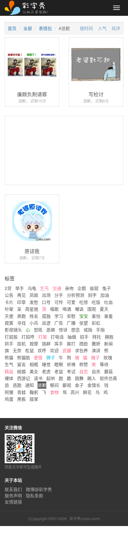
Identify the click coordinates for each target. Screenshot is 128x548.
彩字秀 (28, 7)
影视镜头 (13, 329)
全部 (27, 28)
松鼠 (29, 350)
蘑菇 (108, 371)
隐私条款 (34, 495)
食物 (54, 392)
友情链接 (13, 501)
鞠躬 (34, 392)
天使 (9, 316)
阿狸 (9, 392)
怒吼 (38, 329)
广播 (71, 323)
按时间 (86, 28)
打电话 (57, 337)
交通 (57, 288)
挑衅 (46, 343)
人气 (102, 28)
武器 (66, 350)
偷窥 (94, 288)
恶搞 (50, 329)
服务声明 (13, 495)
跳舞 (79, 378)
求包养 (81, 350)
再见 (21, 295)
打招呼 (27, 337)
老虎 (46, 371)
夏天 (104, 309)
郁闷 (54, 385)
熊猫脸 (23, 357)
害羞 (108, 316)
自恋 (83, 371)
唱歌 (54, 309)
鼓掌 (34, 399)
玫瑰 (107, 357)
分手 (58, 295)
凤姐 (34, 295)
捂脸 (83, 343)
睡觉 (46, 364)
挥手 (58, 343)
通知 (29, 385)
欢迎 (54, 350)
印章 (21, 302)
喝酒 (66, 309)
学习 (58, 316)
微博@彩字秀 (39, 489)
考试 (71, 371)
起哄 (50, 378)
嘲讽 (79, 309)
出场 (46, 295)
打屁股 (11, 337)
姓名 (34, 316)
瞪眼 (58, 364)
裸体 (9, 378)
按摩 (34, 343)
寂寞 (9, 323)
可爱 (71, 302)
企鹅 (81, 288)
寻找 (21, 323)
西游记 (23, 378)
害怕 (96, 316)
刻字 (92, 295)
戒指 (88, 329)
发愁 (34, 302)
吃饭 (96, 302)
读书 (38, 378)
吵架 (9, 309)
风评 (116, 28)
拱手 (9, 343)
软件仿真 (108, 378)
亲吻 (69, 288)
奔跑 (21, 316)
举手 (19, 288)
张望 (83, 323)
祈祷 (71, 364)
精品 (9, 371)
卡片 (9, 302)
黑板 (21, 399)
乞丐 (44, 288)
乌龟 (32, 288)
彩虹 (96, 323)
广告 (58, 323)
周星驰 (31, 309)
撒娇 (96, 343)
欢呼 (42, 350)
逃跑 (17, 385)
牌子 (50, 357)
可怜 (58, 302)
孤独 (46, 316)
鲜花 (87, 392)
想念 (75, 329)
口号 (46, 302)
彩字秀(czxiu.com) (85, 518)
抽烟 (71, 337)
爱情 (38, 357)
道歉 (42, 385)
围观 (91, 309)
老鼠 (58, 371)
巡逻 (46, 323)
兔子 (106, 288)
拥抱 (109, 337)
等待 (104, 364)
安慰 (71, 316)
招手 (84, 337)
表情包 (45, 28)
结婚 (21, 371)
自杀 (96, 371)
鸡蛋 (9, 399)
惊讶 (63, 329)
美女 (34, 371)
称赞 (83, 364)
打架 (42, 337)
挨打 (71, 343)
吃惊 (83, 302)
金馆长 (93, 385)
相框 (34, 364)
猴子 (95, 357)
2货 (8, 288)
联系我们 (13, 489)
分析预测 (75, 295)
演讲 (96, 350)
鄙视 (66, 385)
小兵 (34, 323)
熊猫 (9, 357)
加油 (104, 295)
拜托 (96, 337)
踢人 (91, 378)
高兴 (75, 392)
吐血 (108, 302)
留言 (21, 364)
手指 (100, 329)
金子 (79, 385)
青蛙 (21, 392)
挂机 (21, 343)
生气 (9, 364)
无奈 (17, 350)
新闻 (108, 343)
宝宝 (83, 316)
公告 (9, 295)
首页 (12, 28)
